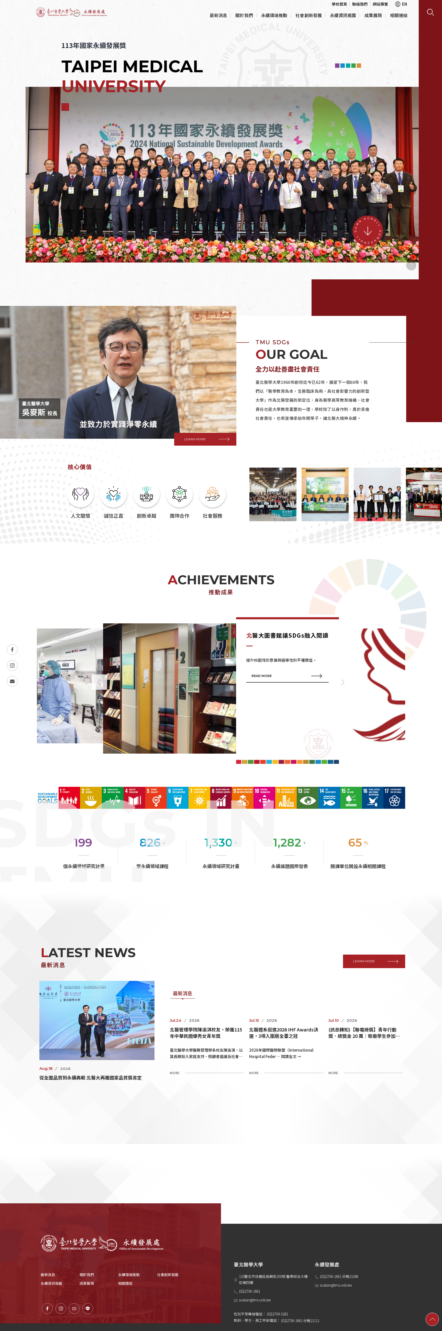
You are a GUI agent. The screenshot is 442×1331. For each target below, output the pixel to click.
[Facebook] (12, 649)
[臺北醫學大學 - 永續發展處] (73, 12)
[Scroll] (368, 231)
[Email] (12, 681)
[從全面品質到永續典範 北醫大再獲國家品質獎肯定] (96, 1031)
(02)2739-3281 (277, 1313)
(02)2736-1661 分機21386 (339, 1276)
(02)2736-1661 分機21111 (300, 1320)
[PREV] (398, 265)
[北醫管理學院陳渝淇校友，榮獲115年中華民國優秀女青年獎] (207, 1048)
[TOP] (432, 1319)
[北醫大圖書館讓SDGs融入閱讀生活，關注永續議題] (221, 691)
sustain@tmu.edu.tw (255, 1299)
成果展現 (373, 15)
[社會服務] (212, 501)
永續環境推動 (274, 15)
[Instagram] (12, 665)
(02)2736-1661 (249, 1291)
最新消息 (218, 15)
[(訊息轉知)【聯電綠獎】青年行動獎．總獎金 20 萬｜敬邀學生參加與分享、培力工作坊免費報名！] (365, 1048)
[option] (221, 183)
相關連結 (398, 15)
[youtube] (74, 1308)
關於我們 (244, 15)
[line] (87, 1308)
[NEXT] (411, 265)
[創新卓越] (146, 501)
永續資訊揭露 (343, 15)
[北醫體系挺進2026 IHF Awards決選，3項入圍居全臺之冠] (286, 1048)
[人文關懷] (80, 501)
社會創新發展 (308, 15)
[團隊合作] (179, 501)
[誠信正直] (113, 501)
